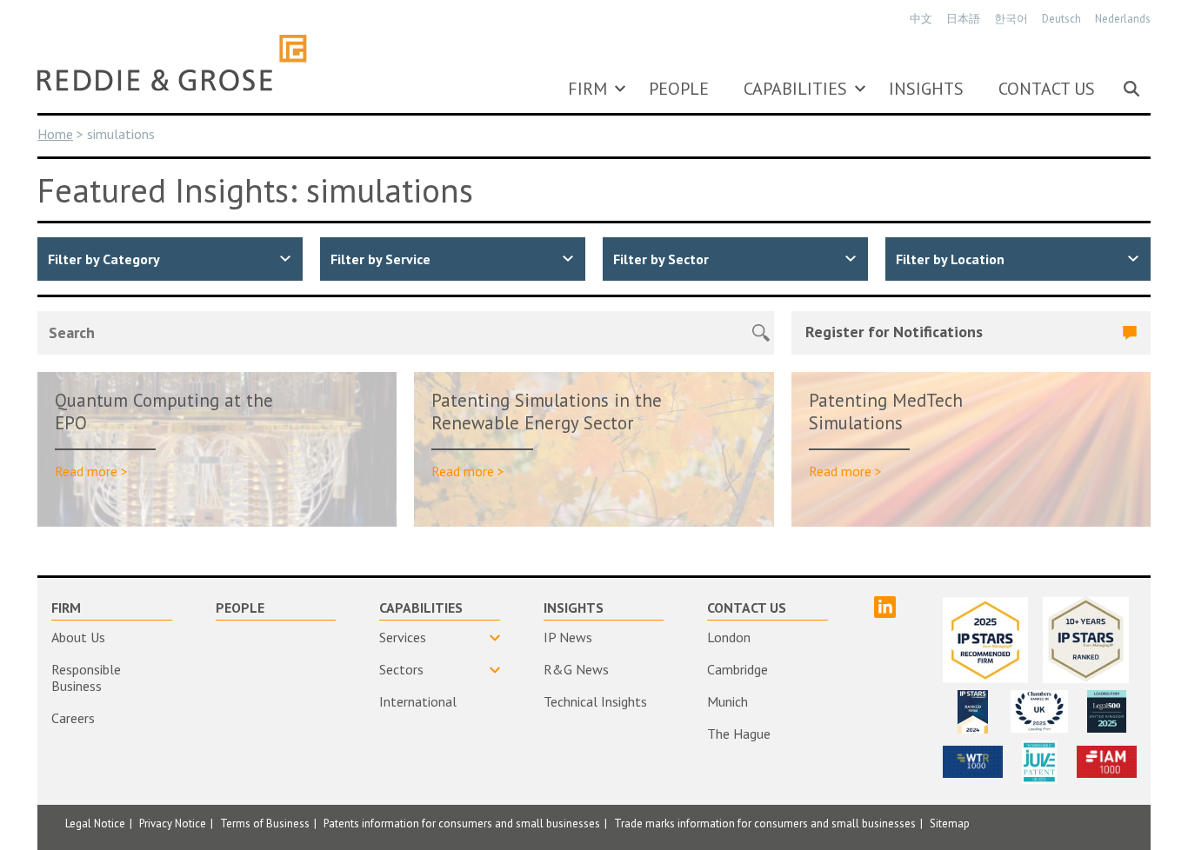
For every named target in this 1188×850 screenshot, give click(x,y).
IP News (568, 637)
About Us (78, 637)
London (729, 637)
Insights (926, 88)
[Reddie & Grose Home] (172, 62)
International (418, 701)
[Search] (1131, 89)
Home (55, 134)
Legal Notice (95, 823)
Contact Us (1046, 88)
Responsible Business (86, 677)
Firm (587, 88)
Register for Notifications (894, 332)
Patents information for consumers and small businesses (462, 823)
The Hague (739, 733)
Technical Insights (595, 701)
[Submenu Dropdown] (620, 88)
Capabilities (795, 88)
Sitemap (950, 823)
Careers (73, 718)
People (679, 88)
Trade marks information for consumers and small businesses (765, 823)
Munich (727, 701)
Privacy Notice (172, 823)
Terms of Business (265, 823)
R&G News (576, 669)
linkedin (885, 607)
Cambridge (737, 669)
